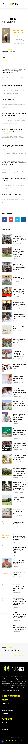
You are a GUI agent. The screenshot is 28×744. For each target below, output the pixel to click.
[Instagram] (23, 219)
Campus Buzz (5, 703)
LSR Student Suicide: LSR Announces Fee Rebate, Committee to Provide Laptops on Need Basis (19, 471)
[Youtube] (11, 219)
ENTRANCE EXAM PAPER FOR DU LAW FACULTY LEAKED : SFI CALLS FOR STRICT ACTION (19, 601)
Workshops (5, 726)
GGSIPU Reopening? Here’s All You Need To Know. (19, 340)
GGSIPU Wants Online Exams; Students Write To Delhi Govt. (19, 403)
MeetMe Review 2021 (8, 99)
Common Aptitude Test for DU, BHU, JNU (18, 378)
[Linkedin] (18, 740)
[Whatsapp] (21, 740)
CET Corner (5, 713)
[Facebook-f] (4, 219)
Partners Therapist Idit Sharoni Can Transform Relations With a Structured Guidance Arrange (14, 162)
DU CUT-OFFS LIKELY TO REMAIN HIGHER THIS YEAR (19, 562)
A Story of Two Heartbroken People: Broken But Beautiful (19, 627)
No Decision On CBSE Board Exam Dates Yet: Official (19, 457)
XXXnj (3, 57)
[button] (3, 3)
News (3, 707)
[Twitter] (17, 219)
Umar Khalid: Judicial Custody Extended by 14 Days (19, 445)
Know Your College (7, 710)
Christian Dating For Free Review (12, 85)
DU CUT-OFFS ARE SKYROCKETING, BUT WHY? (19, 511)
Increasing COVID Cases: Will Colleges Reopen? (19, 304)
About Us (4, 722)
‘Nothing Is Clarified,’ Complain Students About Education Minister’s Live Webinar (19, 417)
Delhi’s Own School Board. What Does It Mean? (19, 316)
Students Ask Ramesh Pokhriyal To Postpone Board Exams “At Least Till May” (19, 432)
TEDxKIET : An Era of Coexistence (12, 194)
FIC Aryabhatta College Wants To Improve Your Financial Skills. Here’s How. (18, 253)
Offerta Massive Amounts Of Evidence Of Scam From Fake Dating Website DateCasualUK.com (13, 70)
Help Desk (5, 729)
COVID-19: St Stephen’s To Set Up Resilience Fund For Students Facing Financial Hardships (19, 486)
